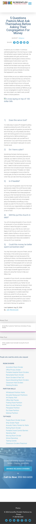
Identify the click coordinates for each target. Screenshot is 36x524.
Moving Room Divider (13, 436)
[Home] (15, 4)
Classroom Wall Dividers (14, 383)
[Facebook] (18, 521)
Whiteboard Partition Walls (15, 392)
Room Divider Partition (14, 405)
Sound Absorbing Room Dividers (17, 380)
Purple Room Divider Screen (15, 420)
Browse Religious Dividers (18, 469)
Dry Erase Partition (12, 410)
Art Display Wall (11, 398)
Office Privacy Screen (13, 370)
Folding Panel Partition (14, 403)
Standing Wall (11, 433)
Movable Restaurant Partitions (16, 395)
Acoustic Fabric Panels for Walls (17, 425)
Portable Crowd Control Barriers (17, 430)
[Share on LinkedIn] (21, 43)
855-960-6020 (25, 477)
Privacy (18, 514)
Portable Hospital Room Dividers (17, 372)
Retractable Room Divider (15, 375)
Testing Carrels (11, 441)
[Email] (6, 521)
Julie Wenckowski (12, 310)
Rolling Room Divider (13, 428)
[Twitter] (10, 521)
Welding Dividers (12, 385)
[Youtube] (29, 521)
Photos (18, 508)
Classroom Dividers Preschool (16, 443)
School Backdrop (12, 438)
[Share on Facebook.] (14, 43)
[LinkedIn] (14, 521)
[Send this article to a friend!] (27, 43)
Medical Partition (12, 413)
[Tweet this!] (17, 43)
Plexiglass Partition (13, 408)
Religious (21, 38)
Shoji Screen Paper (12, 423)
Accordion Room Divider (14, 367)
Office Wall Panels (12, 400)
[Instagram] (22, 521)
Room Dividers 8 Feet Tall (15, 377)
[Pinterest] (26, 521)
